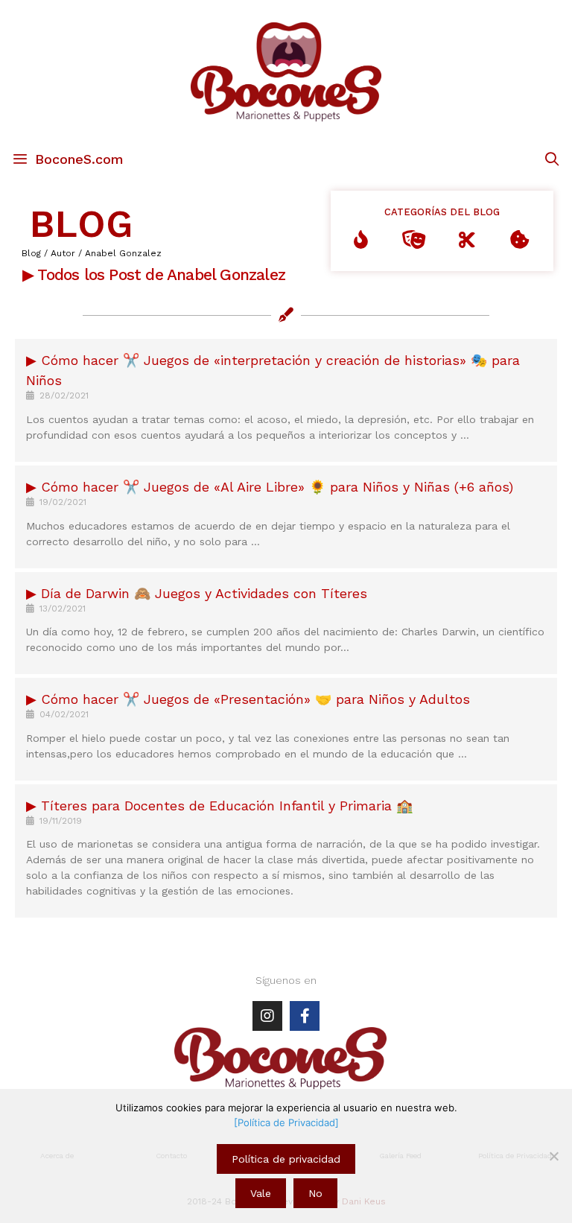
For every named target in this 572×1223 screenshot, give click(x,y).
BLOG (81, 224)
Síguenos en (286, 980)
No (315, 1193)
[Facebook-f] (305, 1016)
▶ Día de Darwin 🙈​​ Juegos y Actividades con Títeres (196, 593)
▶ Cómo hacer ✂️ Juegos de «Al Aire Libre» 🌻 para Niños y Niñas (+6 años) (269, 487)
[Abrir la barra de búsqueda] (552, 159)
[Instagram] (267, 1016)
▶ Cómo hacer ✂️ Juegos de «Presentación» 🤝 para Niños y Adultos (248, 699)
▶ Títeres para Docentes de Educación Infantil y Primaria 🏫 (219, 805)
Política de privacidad (286, 1159)
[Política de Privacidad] (286, 1122)
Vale (260, 1193)
